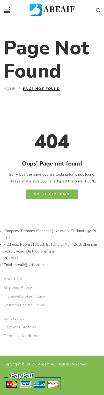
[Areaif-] (53, 9)
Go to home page (52, 194)
